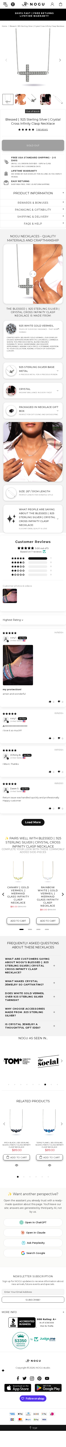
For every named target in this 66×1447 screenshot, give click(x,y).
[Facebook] (18, 1378)
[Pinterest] (39, 1378)
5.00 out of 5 (41, 548)
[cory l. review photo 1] (33, 665)
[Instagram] (32, 1378)
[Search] (5, 4)
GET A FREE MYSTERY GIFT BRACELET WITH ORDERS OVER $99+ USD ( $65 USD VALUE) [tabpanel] (33, 15)
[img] (9, 633)
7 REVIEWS (42, 129)
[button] (18, 558)
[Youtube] (47, 1378)
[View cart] (61, 4)
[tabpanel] (17, 1061)
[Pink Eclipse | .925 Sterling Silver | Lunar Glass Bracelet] (49, 1124)
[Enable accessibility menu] (13, 4)
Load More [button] (33, 822)
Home (4, 26)
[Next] (60, 60)
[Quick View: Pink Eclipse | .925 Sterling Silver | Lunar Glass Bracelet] (49, 1163)
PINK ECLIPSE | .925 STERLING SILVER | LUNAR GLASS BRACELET (49, 1144)
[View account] (52, 4)
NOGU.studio (33, 4)
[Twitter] (25, 1378)
